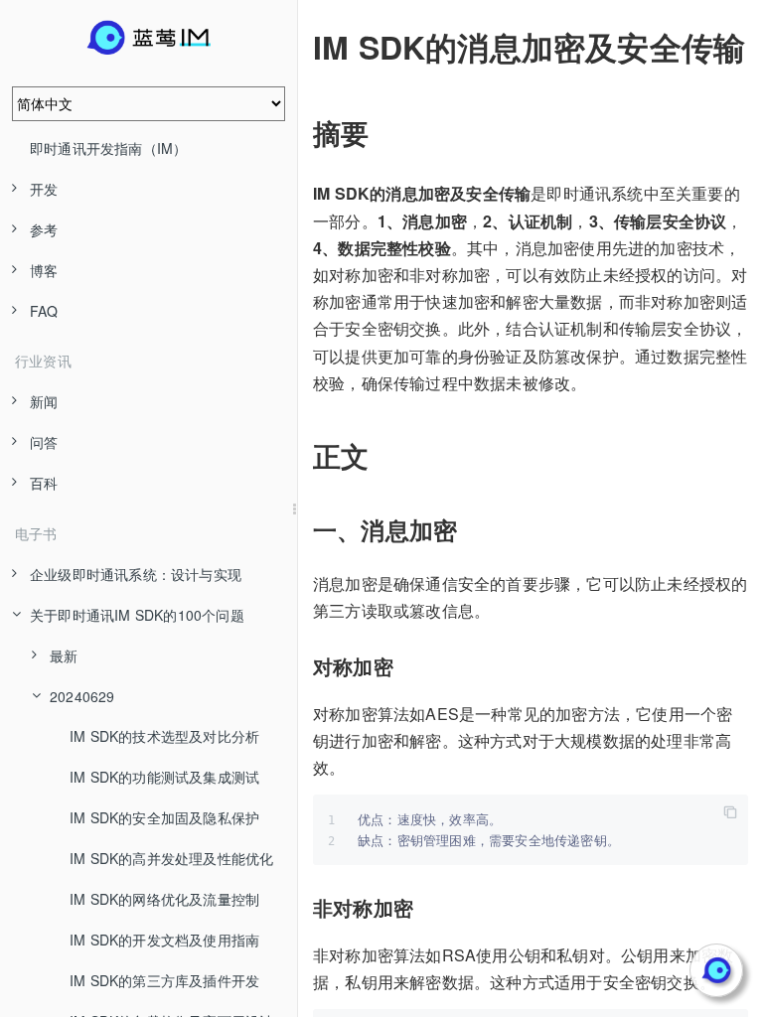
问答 (44, 442)
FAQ (44, 311)
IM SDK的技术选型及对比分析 (164, 736)
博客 (44, 270)
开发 (44, 189)
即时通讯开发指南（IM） (108, 148)
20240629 (82, 696)
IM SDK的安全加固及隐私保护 (164, 817)
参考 (44, 229)
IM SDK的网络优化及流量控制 (164, 899)
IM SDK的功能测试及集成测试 (164, 777)
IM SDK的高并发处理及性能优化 (171, 858)
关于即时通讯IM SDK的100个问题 (137, 615)
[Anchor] (299, 46)
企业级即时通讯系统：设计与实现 (135, 574)
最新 (63, 655)
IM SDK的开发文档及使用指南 (164, 939)
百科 (44, 483)
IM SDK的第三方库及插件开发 (164, 980)
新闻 (44, 401)
